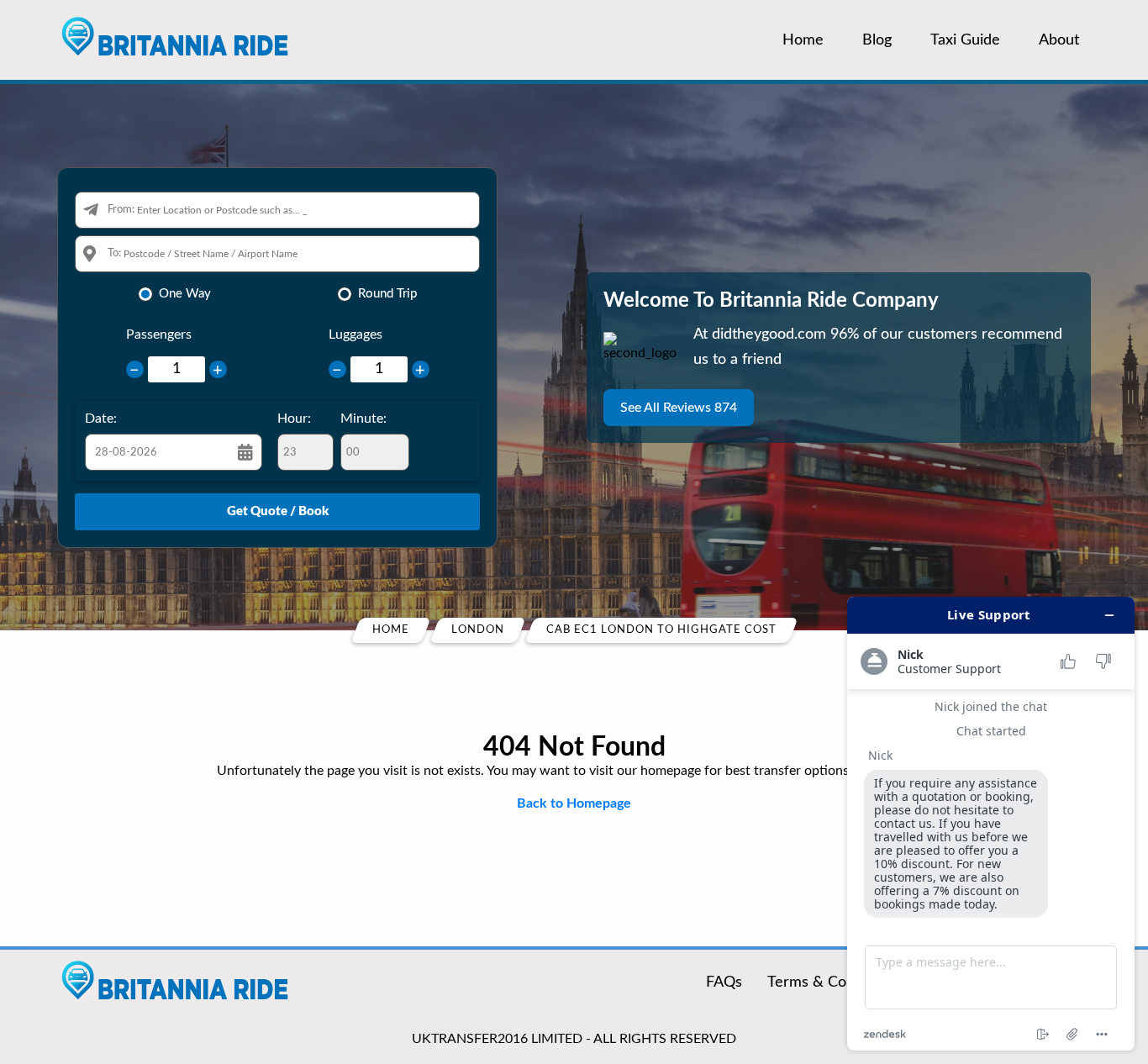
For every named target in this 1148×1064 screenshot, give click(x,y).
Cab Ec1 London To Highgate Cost (661, 629)
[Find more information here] (991, 823)
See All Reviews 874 (678, 407)
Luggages (355, 334)
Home (803, 40)
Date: (101, 418)
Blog (877, 40)
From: (121, 209)
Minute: (363, 418)
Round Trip (387, 293)
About (1059, 40)
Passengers (159, 334)
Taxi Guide (965, 40)
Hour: (294, 418)
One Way (185, 293)
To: (114, 253)
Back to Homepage (574, 803)
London (477, 629)
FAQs (724, 982)
